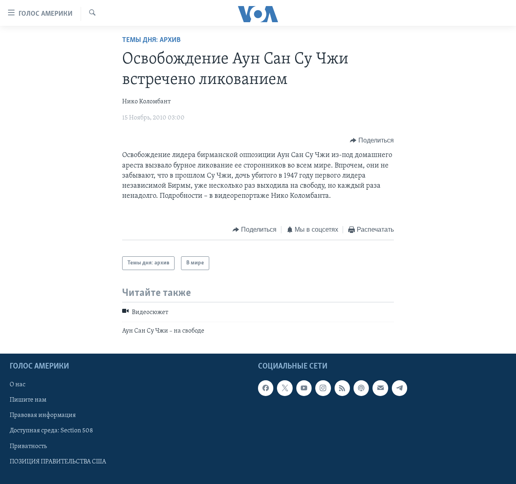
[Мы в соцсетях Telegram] (399, 388)
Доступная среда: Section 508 (51, 430)
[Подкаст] (361, 388)
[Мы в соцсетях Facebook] (265, 388)
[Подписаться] (380, 388)
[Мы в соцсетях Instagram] (323, 388)
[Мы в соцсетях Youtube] (304, 388)
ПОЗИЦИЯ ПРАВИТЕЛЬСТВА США (58, 462)
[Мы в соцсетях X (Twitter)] (284, 388)
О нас (17, 384)
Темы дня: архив (151, 40)
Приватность (28, 446)
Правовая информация (43, 415)
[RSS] (342, 388)
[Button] (372, 140)
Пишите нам (28, 400)
